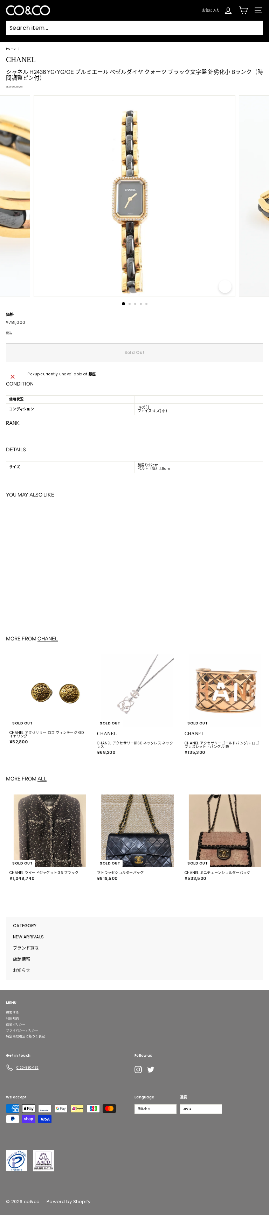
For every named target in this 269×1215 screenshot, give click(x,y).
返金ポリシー (16, 1024)
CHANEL (47, 639)
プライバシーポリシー (22, 1030)
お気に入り (211, 10)
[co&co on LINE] (165, 1069)
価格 (10, 315)
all (42, 779)
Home (10, 49)
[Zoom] (225, 286)
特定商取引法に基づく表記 (25, 1036)
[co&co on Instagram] (138, 1069)
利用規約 (12, 1018)
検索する (12, 1013)
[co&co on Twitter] (150, 1069)
